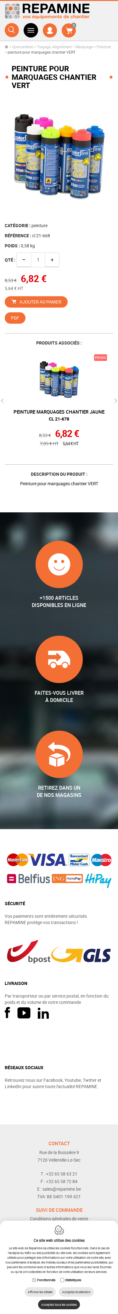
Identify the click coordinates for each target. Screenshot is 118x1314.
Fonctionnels (46, 1280)
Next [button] (115, 400)
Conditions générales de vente (59, 1219)
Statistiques (73, 1280)
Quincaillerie (22, 46)
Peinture (104, 46)
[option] (59, 156)
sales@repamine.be (61, 1189)
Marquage (84, 46)
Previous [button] (3, 400)
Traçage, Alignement (54, 46)
